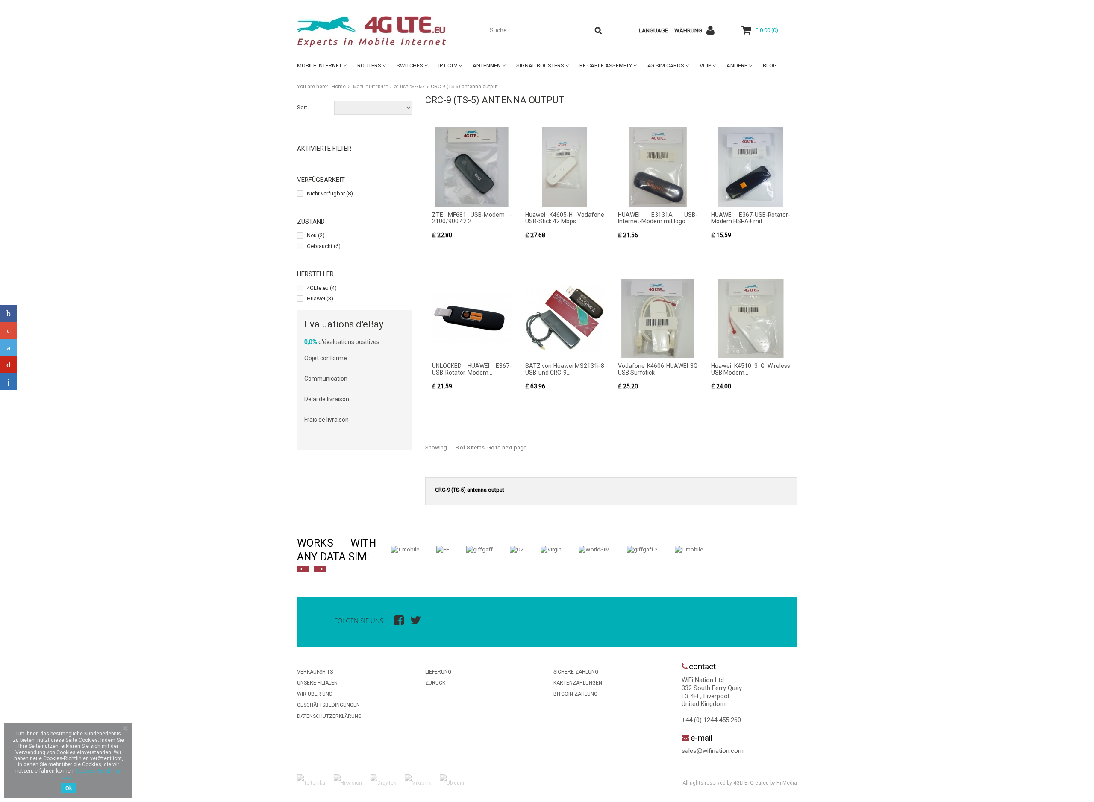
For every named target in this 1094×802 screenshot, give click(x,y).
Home (339, 87)
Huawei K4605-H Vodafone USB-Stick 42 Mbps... (565, 218)
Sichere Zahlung (575, 672)
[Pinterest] (8, 364)
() (766, 30)
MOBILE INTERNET (319, 65)
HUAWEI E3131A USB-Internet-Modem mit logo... (657, 218)
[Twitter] (8, 347)
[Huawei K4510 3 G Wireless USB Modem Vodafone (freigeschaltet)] (751, 318)
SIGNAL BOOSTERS (540, 65)
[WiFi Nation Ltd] (376, 31)
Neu (316, 235)
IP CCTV (447, 65)
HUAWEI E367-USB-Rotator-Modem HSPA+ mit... (751, 218)
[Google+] (8, 330)
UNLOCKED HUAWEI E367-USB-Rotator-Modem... (472, 369)
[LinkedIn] (8, 381)
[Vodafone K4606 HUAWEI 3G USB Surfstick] (657, 318)
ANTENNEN (487, 65)
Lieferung (438, 672)
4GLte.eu (322, 288)
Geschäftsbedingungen (328, 705)
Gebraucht (324, 246)
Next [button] (320, 569)
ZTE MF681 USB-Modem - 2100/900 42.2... (472, 218)
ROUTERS (369, 65)
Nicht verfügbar (330, 193)
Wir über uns (314, 694)
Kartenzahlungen (577, 683)
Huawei (320, 298)
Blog (770, 65)
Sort (302, 107)
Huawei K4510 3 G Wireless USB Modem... (751, 369)
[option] (405, 550)
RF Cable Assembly (605, 65)
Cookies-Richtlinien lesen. (91, 774)
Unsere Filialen (317, 683)
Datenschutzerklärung (329, 716)
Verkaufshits (315, 672)
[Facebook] (8, 313)
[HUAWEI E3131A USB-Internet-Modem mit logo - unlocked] (657, 167)
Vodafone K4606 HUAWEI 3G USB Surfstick (657, 369)
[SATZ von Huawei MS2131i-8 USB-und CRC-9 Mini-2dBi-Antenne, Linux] (565, 318)
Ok (68, 788)
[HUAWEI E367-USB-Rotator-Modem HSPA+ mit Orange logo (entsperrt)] (751, 167)
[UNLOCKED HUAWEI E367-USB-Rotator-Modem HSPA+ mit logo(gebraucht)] (472, 318)
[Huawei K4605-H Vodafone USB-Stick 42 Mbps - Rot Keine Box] (565, 167)
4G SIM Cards (665, 65)
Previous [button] (303, 569)
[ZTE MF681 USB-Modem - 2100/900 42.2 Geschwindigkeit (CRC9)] (472, 167)
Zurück (435, 683)
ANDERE (736, 65)
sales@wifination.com (713, 751)
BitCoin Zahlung (575, 694)
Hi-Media (786, 783)
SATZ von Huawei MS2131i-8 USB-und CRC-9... (565, 369)
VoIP (705, 65)
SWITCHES (410, 65)
